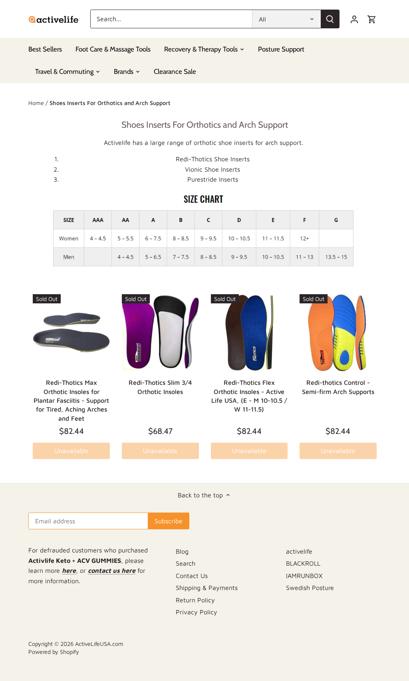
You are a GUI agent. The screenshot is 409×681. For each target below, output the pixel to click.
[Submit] (330, 19)
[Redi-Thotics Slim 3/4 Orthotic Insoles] (160, 332)
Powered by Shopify (53, 651)
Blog (182, 551)
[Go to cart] (372, 19)
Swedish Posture (310, 587)
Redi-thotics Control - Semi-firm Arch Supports (338, 387)
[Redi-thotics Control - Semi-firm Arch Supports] (338, 332)
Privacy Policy (196, 612)
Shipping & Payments (207, 587)
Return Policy (195, 600)
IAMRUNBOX (304, 575)
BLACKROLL (303, 563)
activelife (299, 551)
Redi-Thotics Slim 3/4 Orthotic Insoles (160, 387)
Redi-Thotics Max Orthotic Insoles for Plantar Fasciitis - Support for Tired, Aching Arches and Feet (71, 400)
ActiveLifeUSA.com (99, 643)
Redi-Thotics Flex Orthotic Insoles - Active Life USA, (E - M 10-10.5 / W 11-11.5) (249, 396)
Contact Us (192, 575)
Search (185, 563)
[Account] (354, 19)
